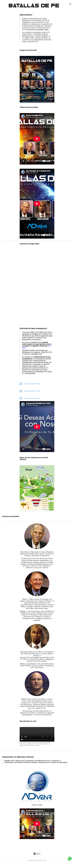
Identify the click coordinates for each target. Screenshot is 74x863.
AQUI (24, 742)
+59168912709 (36, 354)
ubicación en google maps (38, 29)
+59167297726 (46, 352)
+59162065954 (30, 373)
